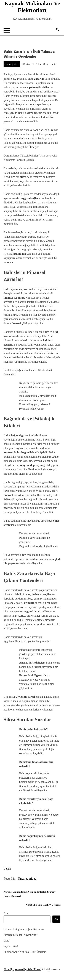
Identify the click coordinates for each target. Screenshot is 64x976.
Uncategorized (12, 64)
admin (53, 64)
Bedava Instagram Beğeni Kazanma (24, 929)
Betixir (7, 868)
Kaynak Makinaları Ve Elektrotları (32, 6)
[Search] (57, 29)
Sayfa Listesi (11, 946)
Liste (6, 940)
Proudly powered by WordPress (22, 969)
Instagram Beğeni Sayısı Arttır (20, 934)
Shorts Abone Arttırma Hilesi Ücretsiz (25, 951)
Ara (6, 913)
